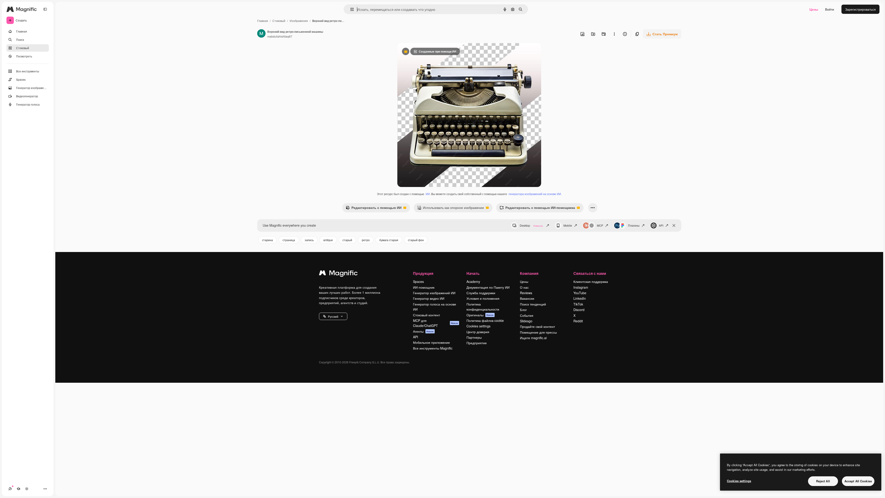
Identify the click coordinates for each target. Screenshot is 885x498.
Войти (829, 9)
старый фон (416, 240)
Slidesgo (526, 321)
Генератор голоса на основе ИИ (434, 306)
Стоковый (278, 21)
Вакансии (527, 298)
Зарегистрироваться (860, 9)
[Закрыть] (674, 225)
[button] (333, 316)
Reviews (526, 292)
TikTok (578, 304)
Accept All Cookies (858, 481)
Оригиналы (480, 315)
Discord (578, 309)
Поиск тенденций (533, 304)
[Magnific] (338, 273)
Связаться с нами (589, 273)
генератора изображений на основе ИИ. (535, 194)
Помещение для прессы (538, 332)
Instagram (580, 287)
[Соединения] (10, 488)
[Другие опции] (614, 34)
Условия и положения (482, 298)
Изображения (299, 21)
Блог (523, 309)
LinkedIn (579, 298)
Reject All (823, 481)
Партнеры (474, 337)
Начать (473, 273)
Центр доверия (477, 331)
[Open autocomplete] (350, 9)
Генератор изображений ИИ (434, 292)
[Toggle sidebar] (45, 9)
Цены (813, 9)
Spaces (418, 281)
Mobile (567, 225)
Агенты (423, 331)
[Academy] (18, 488)
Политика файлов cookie (485, 320)
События (526, 315)
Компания (529, 273)
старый (347, 240)
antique (328, 240)
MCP (600, 225)
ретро (366, 240)
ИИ (428, 194)
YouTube (579, 292)
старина (267, 240)
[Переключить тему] (26, 488)
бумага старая (388, 240)
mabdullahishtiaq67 (279, 36)
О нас (524, 287)
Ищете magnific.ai (533, 337)
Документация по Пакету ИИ (488, 287)
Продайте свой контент (537, 326)
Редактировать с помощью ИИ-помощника (537, 208)
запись (309, 240)
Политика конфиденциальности (482, 306)
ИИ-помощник (423, 287)
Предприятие (476, 343)
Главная (262, 21)
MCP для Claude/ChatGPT (435, 323)
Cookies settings (478, 326)
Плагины (634, 225)
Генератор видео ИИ (428, 298)
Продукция (423, 273)
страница (289, 240)
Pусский (333, 316)
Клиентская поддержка (590, 281)
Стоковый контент (426, 315)
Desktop (531, 225)
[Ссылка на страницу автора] (261, 34)
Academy (473, 281)
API (661, 225)
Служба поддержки (480, 292)
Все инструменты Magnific (432, 348)
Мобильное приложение (431, 342)
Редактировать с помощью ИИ (373, 208)
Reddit (578, 321)
